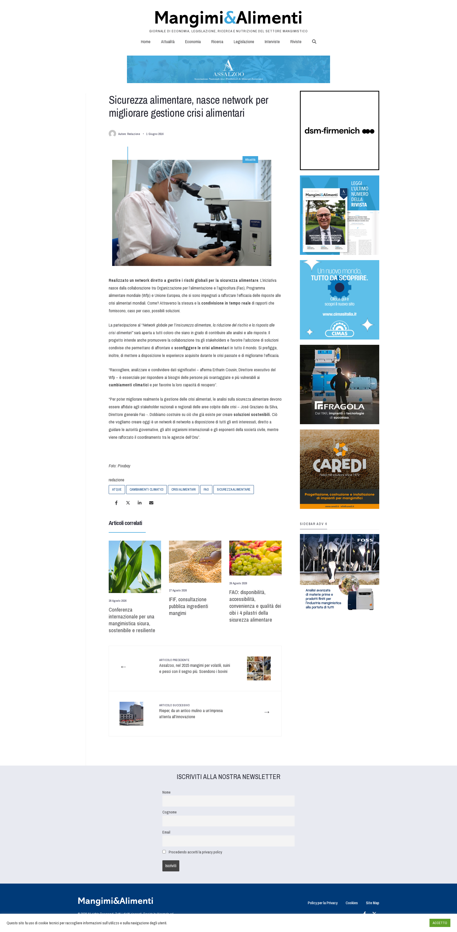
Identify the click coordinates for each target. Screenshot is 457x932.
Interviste (272, 41)
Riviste (295, 41)
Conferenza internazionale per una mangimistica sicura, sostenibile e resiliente (132, 620)
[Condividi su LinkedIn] (139, 502)
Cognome (169, 812)
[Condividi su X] (128, 502)
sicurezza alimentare (233, 489)
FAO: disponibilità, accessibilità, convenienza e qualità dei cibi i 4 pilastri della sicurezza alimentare (255, 606)
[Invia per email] (151, 502)
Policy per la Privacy (322, 903)
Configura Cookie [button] (413, 923)
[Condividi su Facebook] (116, 502)
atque (117, 489)
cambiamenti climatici (146, 489)
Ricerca (217, 41)
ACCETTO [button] (440, 923)
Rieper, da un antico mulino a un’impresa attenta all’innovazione (191, 711)
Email (166, 832)
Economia (193, 41)
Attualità (168, 41)
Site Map (372, 903)
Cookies (352, 903)
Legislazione (244, 41)
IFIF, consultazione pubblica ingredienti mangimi (188, 606)
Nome (166, 792)
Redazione (133, 134)
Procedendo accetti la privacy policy (195, 851)
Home (145, 41)
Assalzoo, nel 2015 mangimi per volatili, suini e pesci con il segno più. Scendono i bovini (194, 666)
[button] (314, 41)
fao (206, 489)
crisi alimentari (183, 489)
